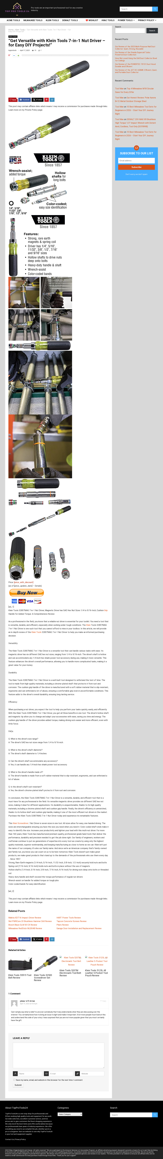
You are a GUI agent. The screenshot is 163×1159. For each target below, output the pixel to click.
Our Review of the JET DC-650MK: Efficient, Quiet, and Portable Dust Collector (136, 71)
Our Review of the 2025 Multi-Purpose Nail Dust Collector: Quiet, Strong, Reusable (135, 47)
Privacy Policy (20, 1139)
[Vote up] (18, 55)
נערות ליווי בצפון (27, 1001)
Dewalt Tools (70, 20)
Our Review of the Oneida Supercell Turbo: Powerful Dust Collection (133, 53)
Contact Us (9, 1139)
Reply (104, 1001)
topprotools (12, 50)
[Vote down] (14, 55)
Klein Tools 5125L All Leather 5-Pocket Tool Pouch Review (96, 973)
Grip (106, 610)
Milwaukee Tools (32, 20)
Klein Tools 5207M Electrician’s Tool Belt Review (70, 973)
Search (118, 27)
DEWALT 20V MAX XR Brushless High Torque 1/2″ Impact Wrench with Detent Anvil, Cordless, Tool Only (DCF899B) (135, 123)
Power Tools (125, 20)
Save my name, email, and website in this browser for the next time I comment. (49, 1080)
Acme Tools (13, 20)
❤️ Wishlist (92, 20)
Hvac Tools (108, 20)
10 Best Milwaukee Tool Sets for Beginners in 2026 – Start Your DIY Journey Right (136, 110)
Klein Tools (52, 20)
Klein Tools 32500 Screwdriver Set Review (43, 978)
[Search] (155, 9)
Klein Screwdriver (20, 823)
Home (10, 30)
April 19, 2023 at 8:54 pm (28, 1004)
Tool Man (119, 88)
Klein (88, 625)
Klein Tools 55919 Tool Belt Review (19, 976)
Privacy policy (146, 20)
